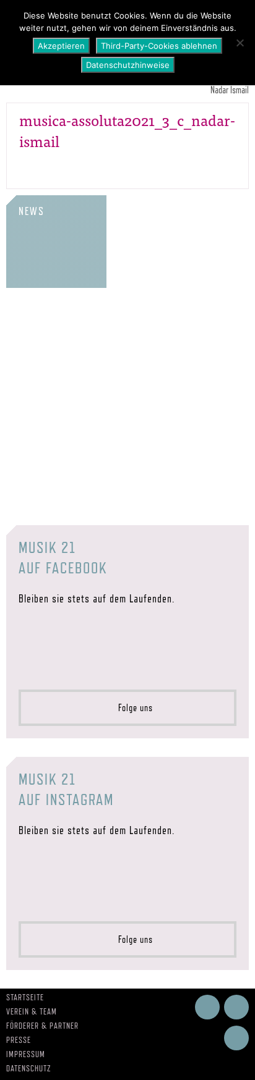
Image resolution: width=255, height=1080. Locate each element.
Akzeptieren (61, 46)
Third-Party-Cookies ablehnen (159, 46)
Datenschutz (28, 1068)
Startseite (25, 997)
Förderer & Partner (42, 1026)
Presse (18, 1040)
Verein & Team (31, 1011)
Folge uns (132, 708)
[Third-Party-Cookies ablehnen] (239, 42)
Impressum (25, 1054)
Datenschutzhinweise (128, 65)
